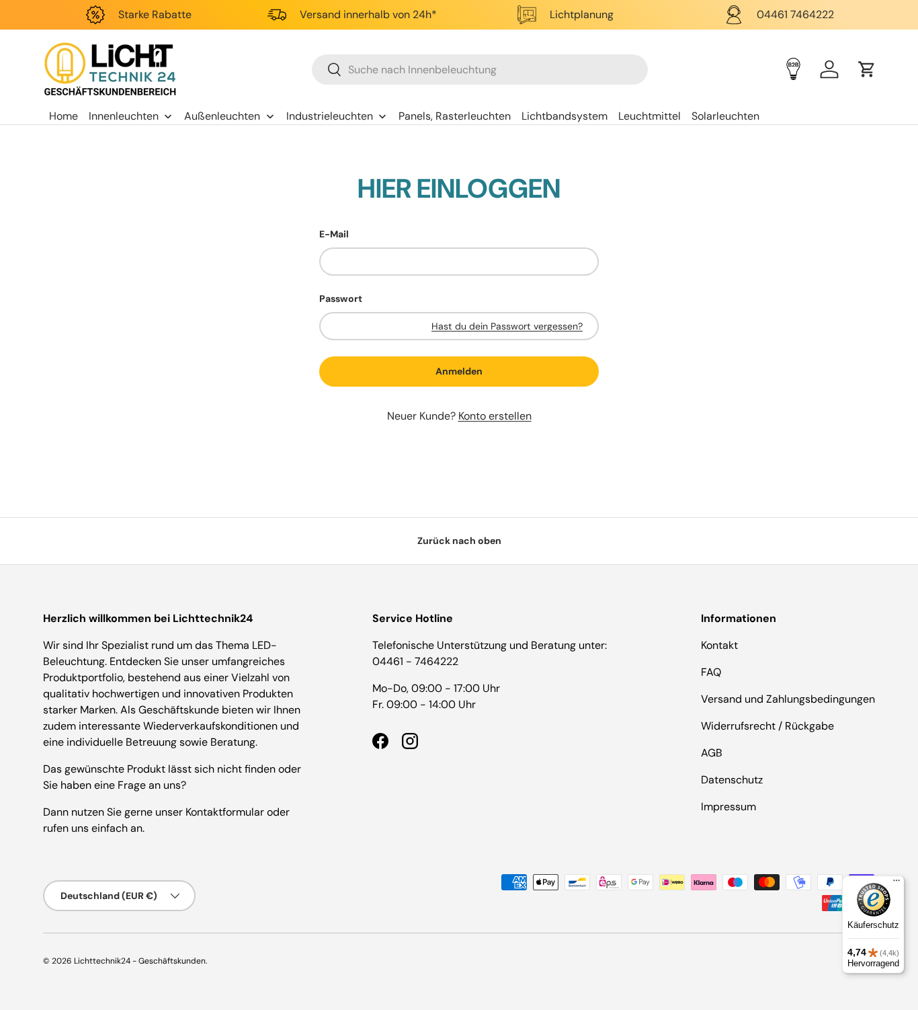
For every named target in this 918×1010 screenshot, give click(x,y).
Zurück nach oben (459, 541)
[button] (867, 69)
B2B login (793, 69)
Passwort (340, 299)
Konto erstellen (495, 416)
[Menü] (896, 884)
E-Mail (334, 234)
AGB (711, 753)
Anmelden (459, 371)
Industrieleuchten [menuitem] (329, 116)
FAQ (711, 672)
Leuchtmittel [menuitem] (649, 116)
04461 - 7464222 (415, 661)
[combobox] (480, 69)
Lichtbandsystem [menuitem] (564, 116)
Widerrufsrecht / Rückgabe (767, 726)
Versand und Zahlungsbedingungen (788, 699)
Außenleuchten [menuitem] (222, 116)
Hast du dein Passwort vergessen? (507, 326)
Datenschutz (732, 780)
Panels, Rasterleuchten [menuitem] (455, 116)
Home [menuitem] (63, 116)
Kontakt (719, 645)
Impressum (728, 807)
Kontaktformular (226, 812)
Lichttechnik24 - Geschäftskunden (140, 961)
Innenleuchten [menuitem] (124, 116)
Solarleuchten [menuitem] (725, 116)
